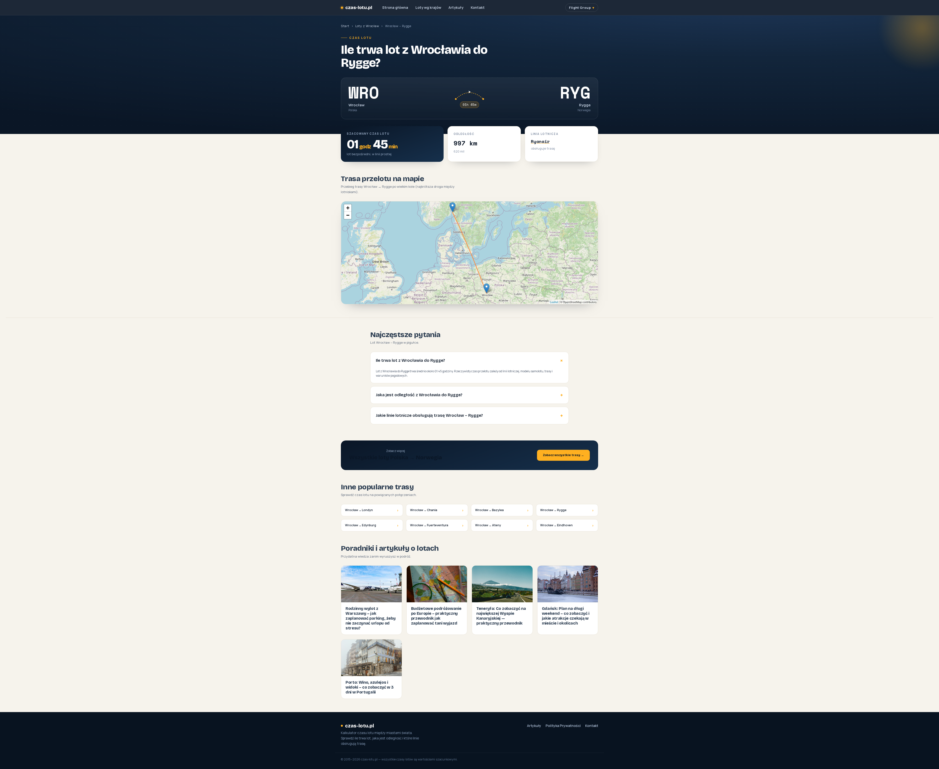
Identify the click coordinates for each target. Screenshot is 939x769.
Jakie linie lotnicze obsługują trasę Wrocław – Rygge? (429, 415)
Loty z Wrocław (367, 26)
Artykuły (455, 7)
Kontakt (478, 7)
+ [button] (347, 208)
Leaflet (554, 302)
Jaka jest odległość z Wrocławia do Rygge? (419, 394)
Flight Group (580, 7)
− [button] (347, 215)
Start (345, 26)
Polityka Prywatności (563, 726)
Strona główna (395, 7)
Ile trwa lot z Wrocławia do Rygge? (410, 360)
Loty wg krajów (428, 7)
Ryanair (540, 141)
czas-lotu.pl (358, 7)
